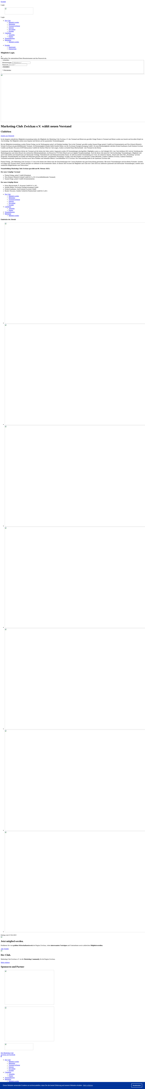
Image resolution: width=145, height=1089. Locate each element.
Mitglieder (12, 24)
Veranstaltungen (10, 38)
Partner (11, 36)
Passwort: (5, 64)
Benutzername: (7, 62)
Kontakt (3, 1)
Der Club (8, 20)
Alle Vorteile (5, 949)
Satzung (11, 28)
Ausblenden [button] (137, 1085)
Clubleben (8, 33)
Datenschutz (12, 49)
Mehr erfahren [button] (88, 1085)
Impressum (12, 47)
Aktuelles (12, 35)
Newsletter (12, 29)
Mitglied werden (14, 22)
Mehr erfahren (5, 962)
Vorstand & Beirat (14, 26)
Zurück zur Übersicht (7, 136)
